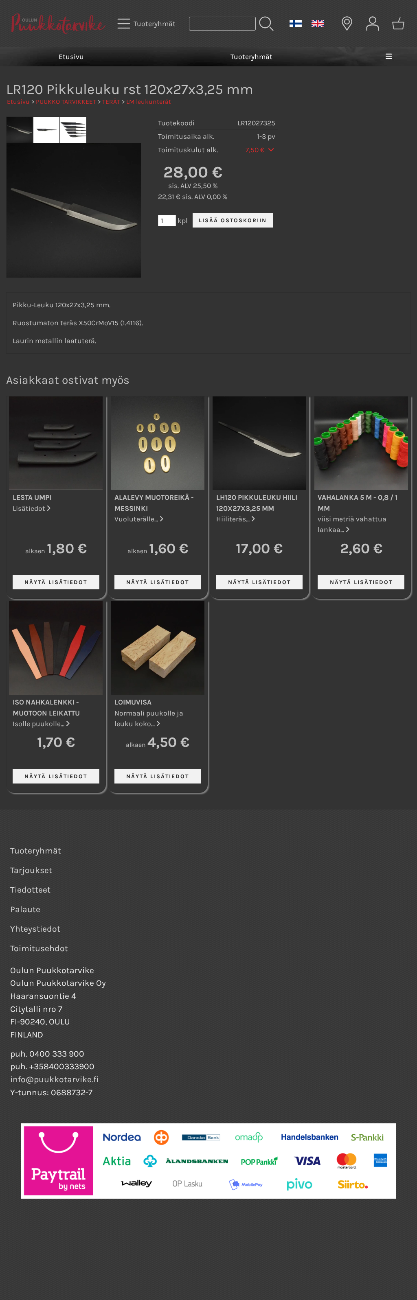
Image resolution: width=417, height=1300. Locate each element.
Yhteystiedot (35, 929)
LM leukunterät (148, 101)
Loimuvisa (132, 702)
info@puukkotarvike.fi (54, 1079)
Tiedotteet (30, 890)
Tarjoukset (31, 870)
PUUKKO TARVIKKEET (66, 101)
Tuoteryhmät (251, 57)
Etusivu (71, 57)
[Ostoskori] (398, 23)
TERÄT (111, 101)
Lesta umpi (32, 497)
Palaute (25, 909)
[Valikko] (388, 56)
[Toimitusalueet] (347, 23)
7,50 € (256, 150)
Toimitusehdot (39, 948)
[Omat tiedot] (372, 23)
